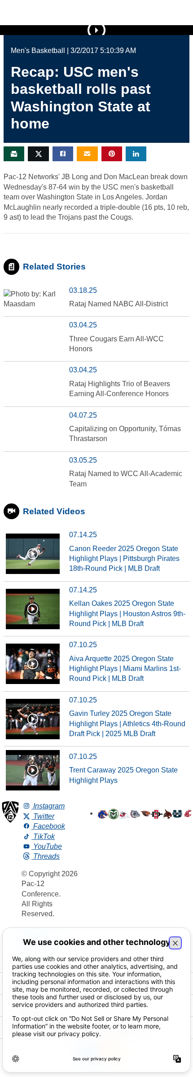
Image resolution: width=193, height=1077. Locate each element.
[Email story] (87, 153)
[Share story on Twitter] (38, 153)
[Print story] (14, 153)
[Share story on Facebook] (63, 153)
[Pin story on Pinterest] (111, 153)
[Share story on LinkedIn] (136, 153)
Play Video (96, 30)
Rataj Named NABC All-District (118, 304)
